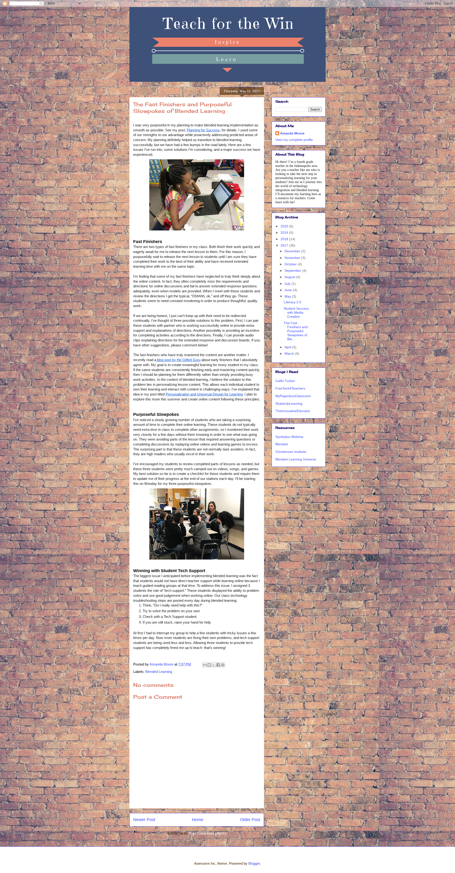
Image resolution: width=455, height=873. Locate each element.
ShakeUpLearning (288, 403)
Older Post (250, 819)
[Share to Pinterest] (222, 664)
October (291, 264)
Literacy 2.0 (292, 302)
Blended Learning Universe (295, 459)
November (293, 258)
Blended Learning (158, 672)
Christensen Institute (290, 452)
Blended (281, 444)
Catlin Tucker (285, 381)
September (293, 270)
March (290, 353)
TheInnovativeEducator (292, 411)
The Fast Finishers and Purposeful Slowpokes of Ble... (296, 331)
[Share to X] (213, 664)
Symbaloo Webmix (289, 437)
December (293, 251)
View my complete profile (294, 140)
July (288, 283)
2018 (285, 239)
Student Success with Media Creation (296, 312)
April (288, 347)
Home (197, 819)
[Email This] (204, 664)
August (290, 277)
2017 (285, 245)
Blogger (254, 863)
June (289, 290)
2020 (285, 226)
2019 (285, 232)
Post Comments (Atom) (207, 833)
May (288, 296)
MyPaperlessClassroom (293, 396)
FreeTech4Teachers (290, 388)
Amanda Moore (292, 133)
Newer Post (144, 819)
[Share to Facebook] (218, 664)
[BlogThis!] (209, 664)
